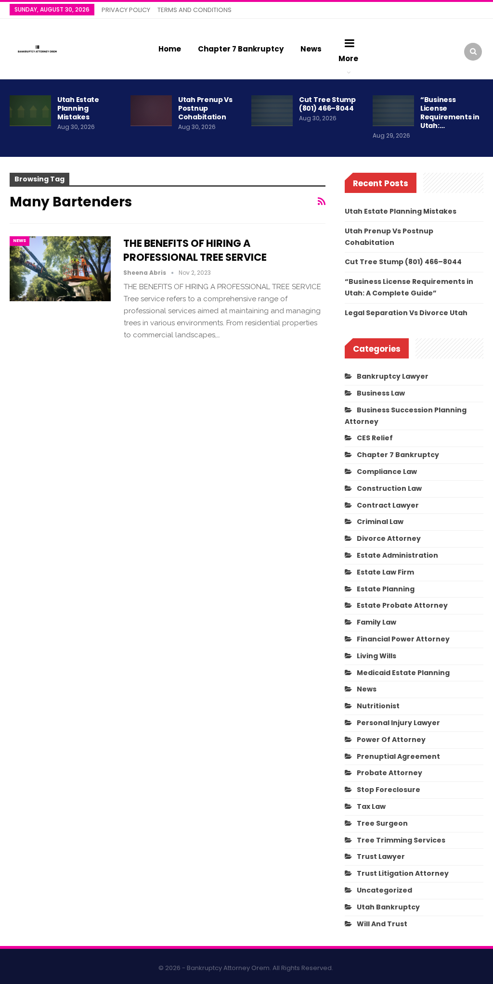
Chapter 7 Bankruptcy (241, 49)
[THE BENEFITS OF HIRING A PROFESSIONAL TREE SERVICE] (60, 268)
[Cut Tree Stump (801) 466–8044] (272, 110)
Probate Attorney (389, 773)
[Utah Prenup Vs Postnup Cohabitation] (151, 110)
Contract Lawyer (388, 505)
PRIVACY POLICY (126, 9)
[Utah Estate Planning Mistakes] (30, 110)
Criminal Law (380, 521)
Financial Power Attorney (403, 639)
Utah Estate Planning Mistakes (78, 108)
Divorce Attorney (389, 538)
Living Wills (376, 656)
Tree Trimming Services (401, 840)
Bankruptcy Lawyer (392, 376)
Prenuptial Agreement (398, 756)
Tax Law (371, 806)
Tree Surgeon (382, 823)
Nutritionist (378, 706)
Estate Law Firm (385, 572)
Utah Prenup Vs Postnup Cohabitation (205, 108)
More (348, 58)
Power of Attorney (391, 739)
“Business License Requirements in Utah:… (450, 112)
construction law (389, 488)
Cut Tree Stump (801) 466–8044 (327, 104)
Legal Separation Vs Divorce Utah (406, 313)
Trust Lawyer (381, 856)
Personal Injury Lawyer (398, 723)
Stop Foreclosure (388, 789)
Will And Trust (382, 924)
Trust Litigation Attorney (403, 873)
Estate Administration (397, 555)
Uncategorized (384, 890)
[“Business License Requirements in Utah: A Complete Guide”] (393, 110)
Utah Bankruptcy (388, 907)
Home (169, 49)
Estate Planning (386, 589)
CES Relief (375, 438)
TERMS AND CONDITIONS (194, 9)
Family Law (376, 622)
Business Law (381, 393)
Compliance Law (387, 471)
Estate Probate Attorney (402, 605)
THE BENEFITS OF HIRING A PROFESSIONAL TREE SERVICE (195, 250)
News (311, 49)
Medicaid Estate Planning (403, 672)
